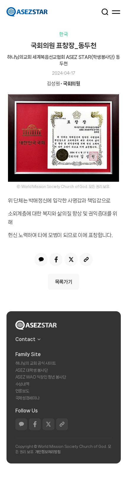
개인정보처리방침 (48, 452)
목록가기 (63, 281)
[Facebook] (56, 259)
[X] (71, 259)
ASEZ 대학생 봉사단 (31, 370)
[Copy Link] (86, 259)
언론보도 (22, 391)
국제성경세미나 (27, 398)
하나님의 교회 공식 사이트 (35, 363)
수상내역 (22, 384)
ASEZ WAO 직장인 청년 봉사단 (40, 377)
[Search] (101, 11)
